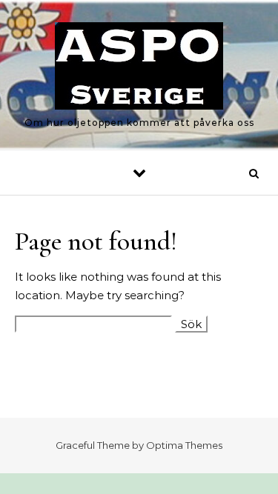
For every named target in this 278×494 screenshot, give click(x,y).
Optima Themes (184, 445)
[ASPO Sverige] (139, 68)
